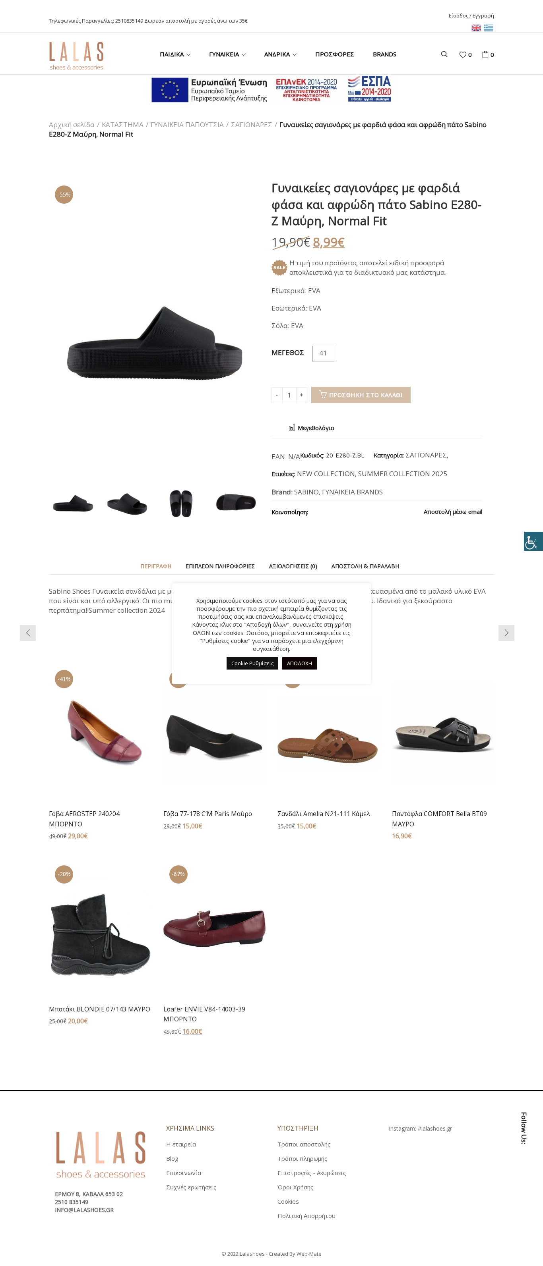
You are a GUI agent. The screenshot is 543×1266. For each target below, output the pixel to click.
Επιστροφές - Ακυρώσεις (311, 1173)
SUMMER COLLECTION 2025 (403, 473)
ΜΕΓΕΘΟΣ (288, 352)
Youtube (524, 1221)
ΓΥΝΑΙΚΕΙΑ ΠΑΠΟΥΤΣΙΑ (187, 124)
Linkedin (374, 511)
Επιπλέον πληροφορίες (220, 566)
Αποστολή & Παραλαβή (365, 566)
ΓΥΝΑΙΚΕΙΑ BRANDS (352, 491)
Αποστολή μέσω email (452, 511)
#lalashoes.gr (435, 1128)
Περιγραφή (155, 566)
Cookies (288, 1201)
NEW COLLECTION (326, 473)
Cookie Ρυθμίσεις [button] (252, 663)
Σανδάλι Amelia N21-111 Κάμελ (323, 813)
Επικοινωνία (183, 1173)
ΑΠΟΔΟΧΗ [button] (299, 663)
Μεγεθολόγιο (315, 428)
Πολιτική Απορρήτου (306, 1216)
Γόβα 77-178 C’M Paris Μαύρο (207, 813)
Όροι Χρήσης (295, 1187)
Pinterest (346, 511)
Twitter (332, 511)
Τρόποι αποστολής (304, 1144)
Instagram (524, 1204)
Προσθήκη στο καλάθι (366, 395)
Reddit (388, 511)
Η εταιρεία (181, 1144)
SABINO (306, 491)
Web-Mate (309, 1253)
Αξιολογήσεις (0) (293, 566)
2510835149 (129, 20)
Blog (172, 1158)
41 (323, 352)
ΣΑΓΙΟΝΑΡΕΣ (251, 124)
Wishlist (470, 54)
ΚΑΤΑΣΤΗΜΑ (123, 124)
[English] (477, 27)
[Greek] (489, 27)
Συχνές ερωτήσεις (191, 1187)
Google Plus (360, 511)
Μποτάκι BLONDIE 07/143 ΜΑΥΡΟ (99, 1009)
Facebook (318, 511)
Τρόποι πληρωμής (302, 1158)
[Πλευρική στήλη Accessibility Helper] (533, 541)
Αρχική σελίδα (72, 124)
